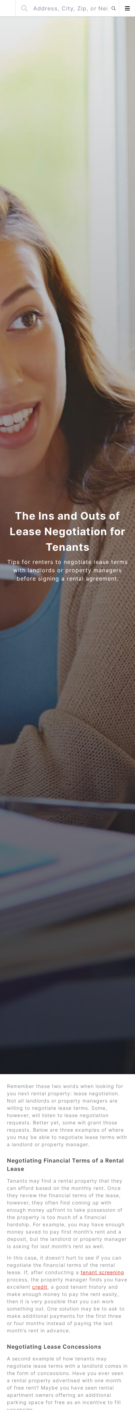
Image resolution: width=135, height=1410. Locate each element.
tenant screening (102, 1272)
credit (39, 1287)
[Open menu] (127, 8)
